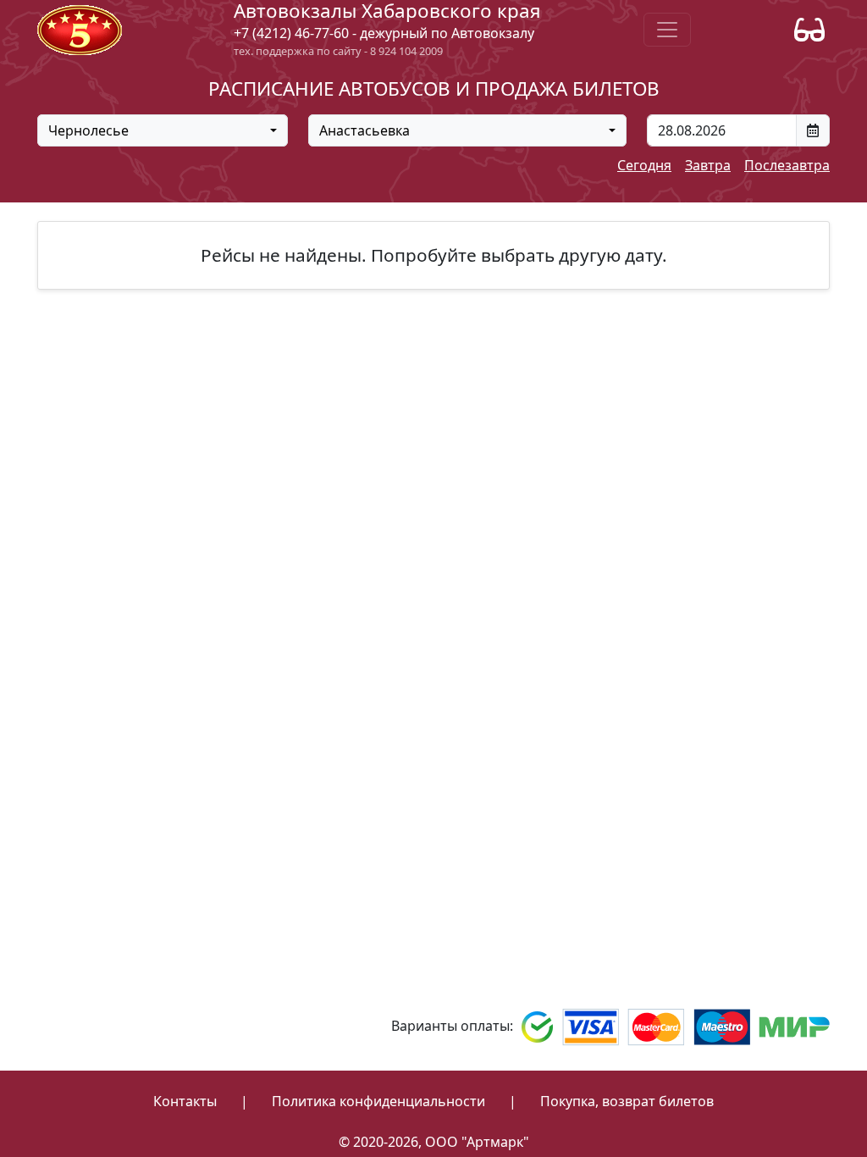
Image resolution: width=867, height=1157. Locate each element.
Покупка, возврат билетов (627, 1101)
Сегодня (644, 165)
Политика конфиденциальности (378, 1101)
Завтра (708, 165)
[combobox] (162, 130)
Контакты (185, 1101)
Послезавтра (787, 165)
